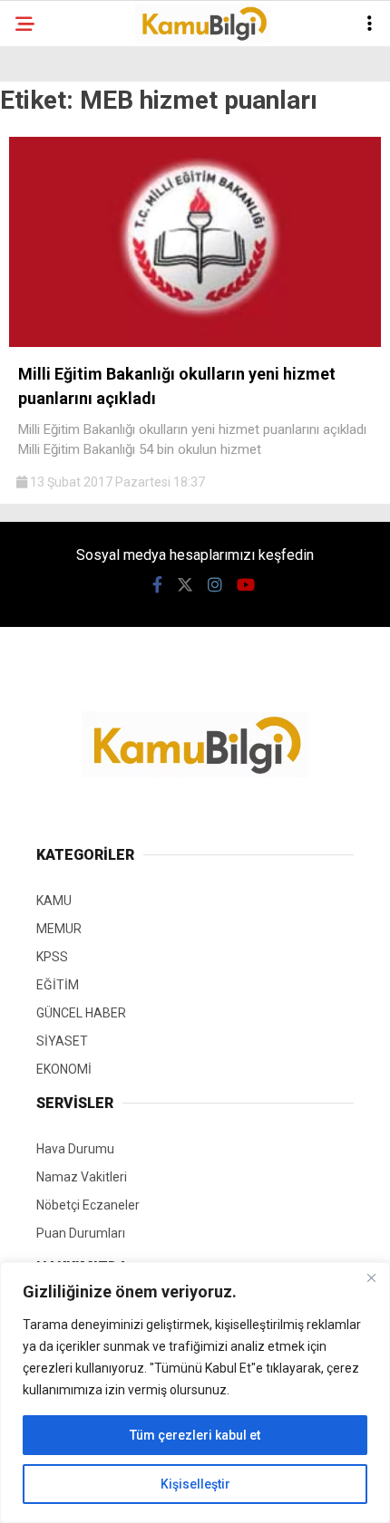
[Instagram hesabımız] (215, 584)
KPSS (52, 956)
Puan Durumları (80, 1233)
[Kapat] (371, 1277)
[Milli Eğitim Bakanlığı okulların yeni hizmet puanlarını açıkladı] (195, 342)
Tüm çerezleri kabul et (195, 1435)
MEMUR (59, 928)
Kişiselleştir (195, 1484)
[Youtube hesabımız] (246, 584)
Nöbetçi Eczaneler (88, 1205)
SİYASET (62, 1041)
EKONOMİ (64, 1069)
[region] (195, 1392)
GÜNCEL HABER (81, 1013)
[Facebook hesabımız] (157, 584)
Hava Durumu (75, 1149)
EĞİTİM (57, 985)
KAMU (54, 900)
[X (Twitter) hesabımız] (185, 584)
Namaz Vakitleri (81, 1177)
